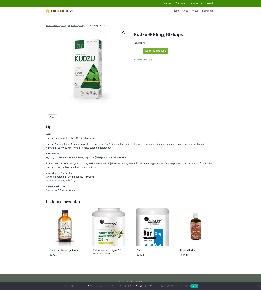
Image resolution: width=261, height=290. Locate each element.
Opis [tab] (52, 117)
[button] (123, 32)
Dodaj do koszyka (155, 50)
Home (176, 10)
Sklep (185, 10)
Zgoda (194, 286)
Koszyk (210, 3)
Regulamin (208, 10)
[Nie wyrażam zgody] (257, 286)
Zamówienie (196, 3)
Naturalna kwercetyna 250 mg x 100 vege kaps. (107, 252)
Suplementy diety (150, 60)
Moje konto (181, 3)
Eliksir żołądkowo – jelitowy (63, 250)
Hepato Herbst (187, 250)
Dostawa (167, 3)
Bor (138, 250)
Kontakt (195, 10)
